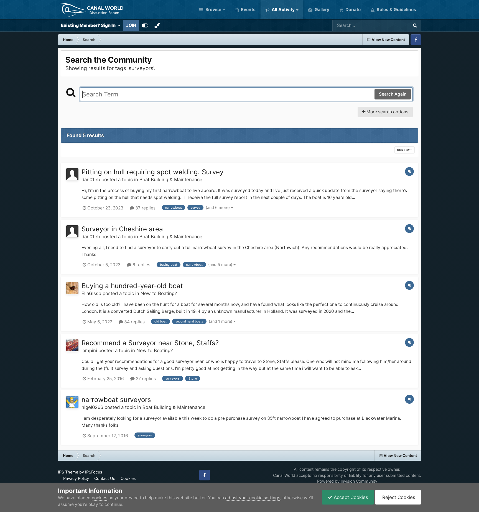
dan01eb (90, 179)
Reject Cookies (398, 497)
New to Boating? (159, 293)
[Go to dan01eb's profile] (72, 174)
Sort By (403, 150)
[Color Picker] (157, 25)
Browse (212, 9)
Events (248, 9)
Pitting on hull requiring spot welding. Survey (152, 172)
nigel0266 (92, 407)
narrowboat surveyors (116, 400)
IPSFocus (93, 472)
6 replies (140, 264)
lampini (89, 350)
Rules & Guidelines (396, 9)
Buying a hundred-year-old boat (132, 286)
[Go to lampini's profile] (72, 345)
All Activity (283, 9)
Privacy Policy (76, 478)
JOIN (131, 25)
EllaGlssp (91, 293)
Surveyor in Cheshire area (122, 229)
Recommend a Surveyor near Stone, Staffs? (150, 343)
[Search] (415, 25)
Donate (352, 9)
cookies (99, 497)
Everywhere (389, 25)
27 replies (145, 378)
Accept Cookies (350, 497)
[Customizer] (145, 25)
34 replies (134, 321)
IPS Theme (68, 472)
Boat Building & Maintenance (170, 179)
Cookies (128, 478)
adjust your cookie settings (252, 497)
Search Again (392, 94)
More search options (386, 111)
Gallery (321, 9)
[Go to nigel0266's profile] (72, 402)
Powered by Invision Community (347, 481)
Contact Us (104, 478)
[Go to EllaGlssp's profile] (72, 288)
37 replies (145, 208)
